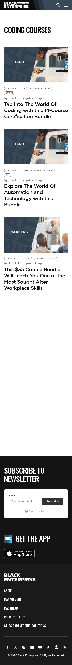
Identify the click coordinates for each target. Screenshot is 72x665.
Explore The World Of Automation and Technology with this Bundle (29, 195)
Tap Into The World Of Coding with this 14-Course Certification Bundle (36, 110)
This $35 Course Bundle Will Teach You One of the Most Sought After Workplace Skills (34, 278)
